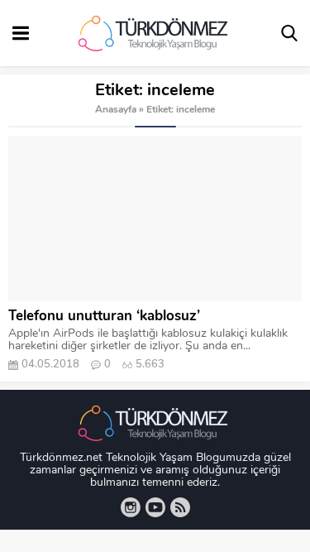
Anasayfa (115, 110)
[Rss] (180, 507)
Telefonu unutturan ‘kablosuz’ (104, 317)
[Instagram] (131, 507)
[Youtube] (155, 507)
